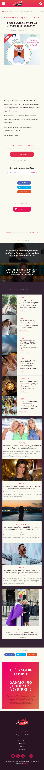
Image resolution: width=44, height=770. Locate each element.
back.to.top (33, 232)
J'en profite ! (22, 154)
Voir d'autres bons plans (22, 145)
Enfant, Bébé (38, 11)
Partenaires (22, 744)
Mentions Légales (22, 738)
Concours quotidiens (20, 11)
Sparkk (25, 763)
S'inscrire (31, 173)
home (7, 11)
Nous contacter (22, 741)
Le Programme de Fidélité (22, 735)
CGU (22, 747)
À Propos (22, 750)
